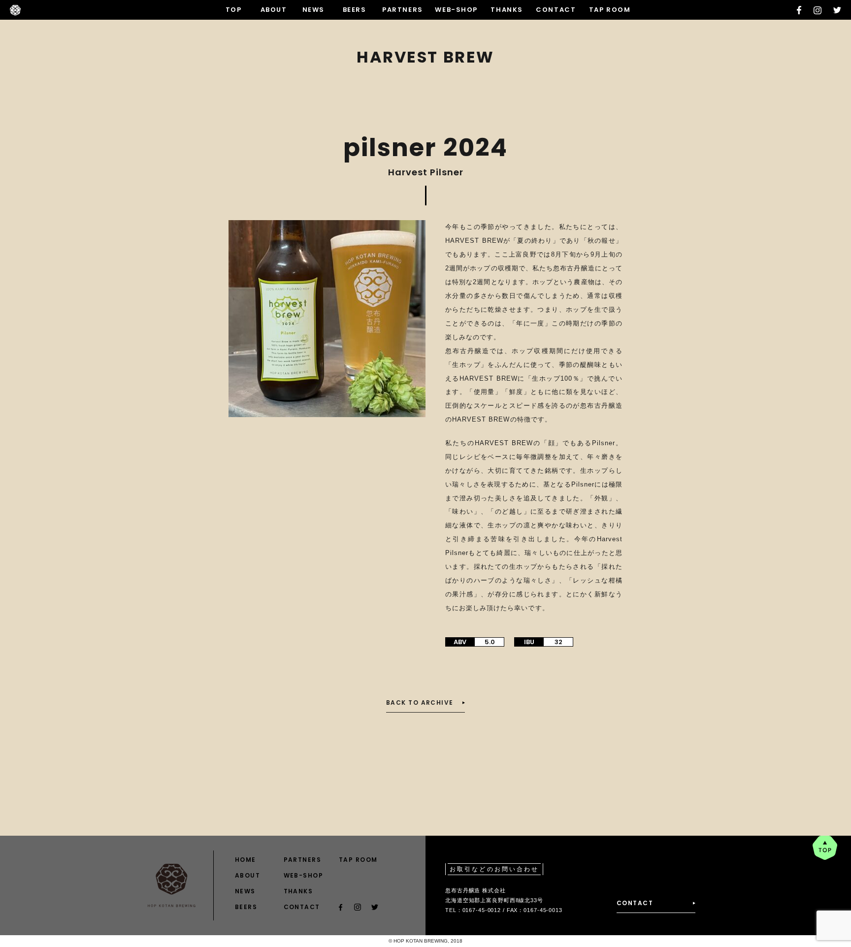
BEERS (354, 9)
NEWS (313, 9)
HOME (245, 859)
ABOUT (274, 9)
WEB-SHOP (456, 9)
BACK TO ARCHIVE (420, 702)
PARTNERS (402, 9)
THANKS (507, 9)
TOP (234, 9)
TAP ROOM (609, 9)
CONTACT (556, 9)
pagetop (825, 848)
